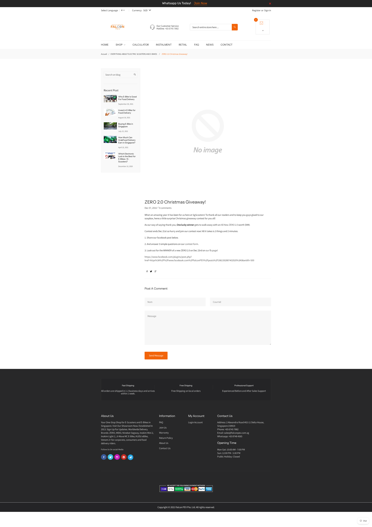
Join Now (200, 3)
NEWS (209, 44)
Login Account (195, 422)
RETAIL (183, 44)
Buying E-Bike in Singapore (125, 125)
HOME (105, 44)
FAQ (196, 44)
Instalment (164, 44)
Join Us (163, 427)
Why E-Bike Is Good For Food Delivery (127, 98)
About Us (163, 443)
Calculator (141, 44)
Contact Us (164, 448)
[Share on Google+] (156, 271)
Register (256, 10)
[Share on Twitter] (151, 271)
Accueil (104, 54)
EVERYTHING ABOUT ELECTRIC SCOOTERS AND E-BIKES (134, 54)
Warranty (164, 432)
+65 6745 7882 (172, 28)
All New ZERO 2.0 (229, 224)
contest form (191, 244)
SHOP (119, 44)
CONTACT (227, 44)
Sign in (267, 10)
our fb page (211, 250)
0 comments (165, 207)
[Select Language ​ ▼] (124, 10)
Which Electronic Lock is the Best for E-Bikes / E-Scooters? (127, 157)
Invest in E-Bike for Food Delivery (126, 111)
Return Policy (166, 438)
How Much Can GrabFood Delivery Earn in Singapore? (126, 140)
